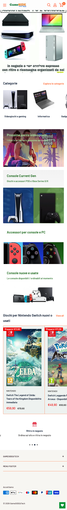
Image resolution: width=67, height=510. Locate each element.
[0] (61, 5)
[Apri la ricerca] (49, 5)
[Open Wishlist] (62, 505)
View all (60, 315)
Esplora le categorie (53, 83)
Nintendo (11, 391)
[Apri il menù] (4, 5)
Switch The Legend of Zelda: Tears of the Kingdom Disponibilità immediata (23, 399)
